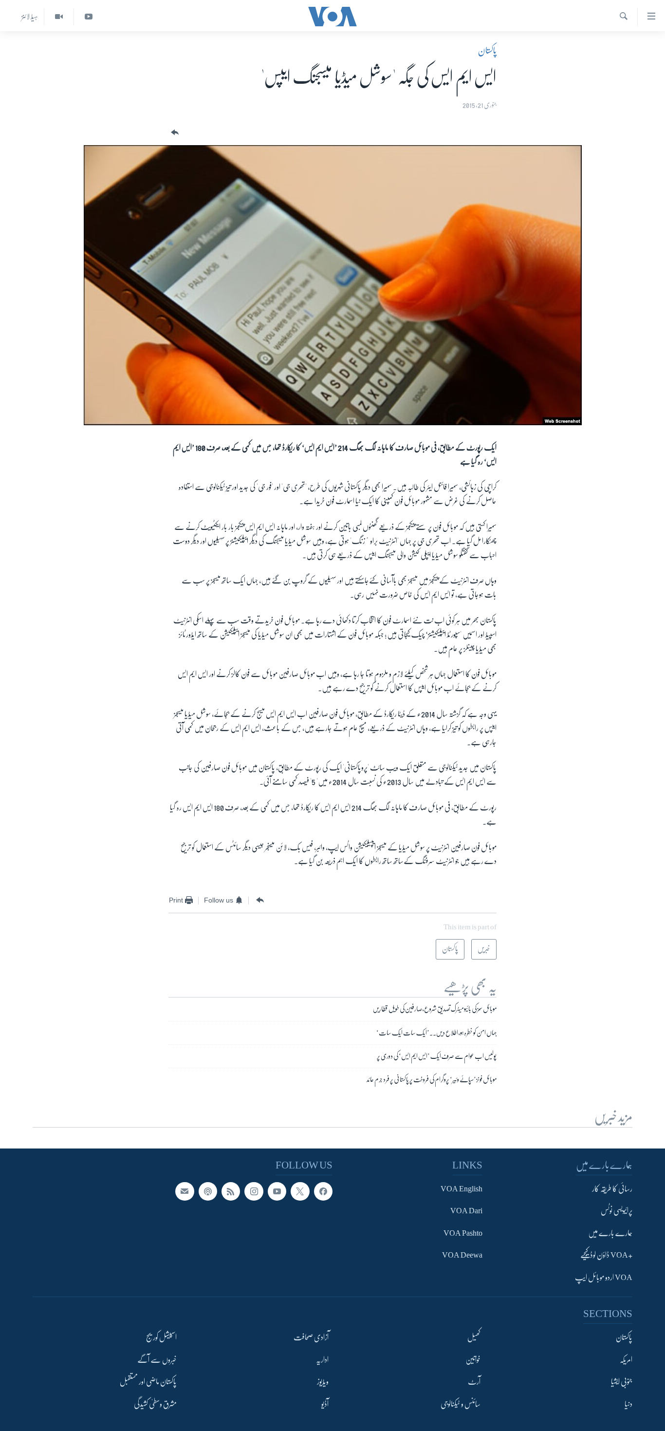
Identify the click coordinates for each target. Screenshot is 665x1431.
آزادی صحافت (311, 1337)
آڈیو (325, 1404)
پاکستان (487, 51)
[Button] (174, 133)
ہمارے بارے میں (610, 1233)
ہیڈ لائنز (29, 16)
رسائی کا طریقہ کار (612, 1189)
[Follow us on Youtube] (277, 1191)
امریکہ (626, 1359)
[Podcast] (208, 1191)
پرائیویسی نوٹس (616, 1211)
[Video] (59, 16)
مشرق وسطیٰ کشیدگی (155, 1404)
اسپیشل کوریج (161, 1337)
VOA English (461, 1189)
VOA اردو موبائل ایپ (603, 1277)
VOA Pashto (462, 1233)
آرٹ (474, 1381)
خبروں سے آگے (157, 1359)
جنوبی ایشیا (621, 1381)
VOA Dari (466, 1211)
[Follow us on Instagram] (253, 1191)
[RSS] (231, 1191)
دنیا (628, 1404)
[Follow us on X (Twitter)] (300, 1191)
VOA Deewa (462, 1255)
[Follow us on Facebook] (323, 1191)
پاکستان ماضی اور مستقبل (148, 1381)
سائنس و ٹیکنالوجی (460, 1404)
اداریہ (322, 1359)
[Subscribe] (184, 1191)
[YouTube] (88, 16)
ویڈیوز (323, 1381)
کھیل (473, 1337)
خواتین (472, 1359)
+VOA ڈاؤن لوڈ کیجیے (606, 1255)
